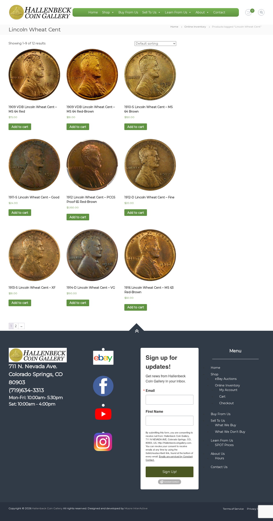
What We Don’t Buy (230, 432)
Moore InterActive (136, 508)
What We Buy (225, 425)
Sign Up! (170, 472)
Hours (219, 458)
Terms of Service (233, 508)
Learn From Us (176, 12)
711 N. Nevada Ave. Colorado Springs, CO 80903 (36, 374)
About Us (218, 454)
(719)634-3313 (26, 390)
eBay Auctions (226, 379)
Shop (106, 12)
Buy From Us (128, 12)
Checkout (226, 403)
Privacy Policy (255, 508)
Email (150, 390)
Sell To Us (149, 12)
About (200, 12)
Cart (222, 396)
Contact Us (219, 467)
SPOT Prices (224, 445)
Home (93, 12)
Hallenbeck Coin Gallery (47, 508)
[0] (248, 13)
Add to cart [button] (20, 127)
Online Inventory (195, 26)
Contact (219, 12)
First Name (154, 411)
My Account (228, 390)
